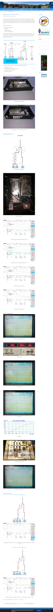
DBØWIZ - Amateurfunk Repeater (14, 4)
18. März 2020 (10, 16)
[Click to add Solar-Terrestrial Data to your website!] (44, 70)
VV (17, 599)
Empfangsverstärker (10, 599)
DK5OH (6, 599)
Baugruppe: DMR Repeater (29, 603)
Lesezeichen (22, 599)
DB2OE (5, 16)
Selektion (16, 599)
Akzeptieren (38, 610)
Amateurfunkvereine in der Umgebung (11, 603)
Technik (6, 11)
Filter (13, 599)
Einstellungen (13, 611)
